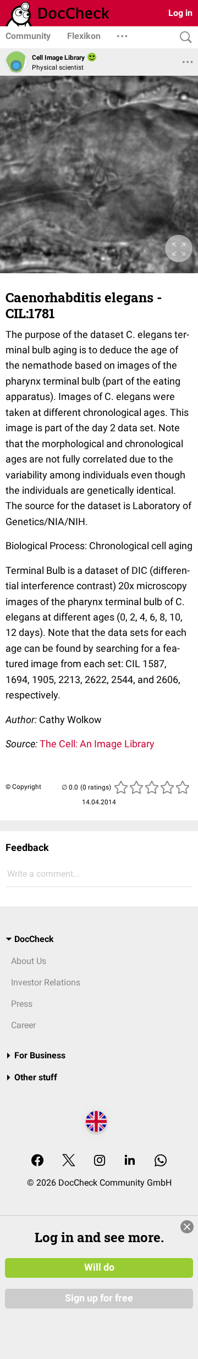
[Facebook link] (37, 1161)
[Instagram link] (100, 1161)
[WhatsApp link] (161, 1161)
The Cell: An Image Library (97, 743)
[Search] (183, 37)
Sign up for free (99, 1298)
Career (23, 1025)
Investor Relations (45, 982)
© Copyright (23, 787)
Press (21, 1004)
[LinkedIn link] (130, 1161)
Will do (99, 1267)
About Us (28, 961)
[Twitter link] (68, 1161)
